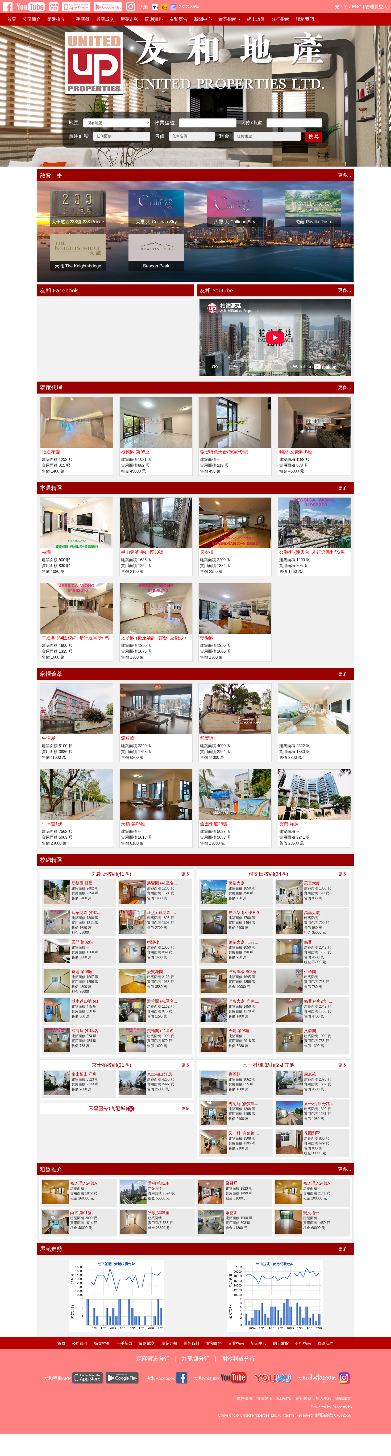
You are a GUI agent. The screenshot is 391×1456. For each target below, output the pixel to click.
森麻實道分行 (153, 1358)
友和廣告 (178, 19)
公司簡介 (32, 19)
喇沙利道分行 (238, 1358)
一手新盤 (81, 19)
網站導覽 (343, 1398)
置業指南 (236, 1343)
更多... (344, 175)
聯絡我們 (305, 19)
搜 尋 (314, 136)
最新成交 (105, 19)
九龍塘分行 (196, 1358)
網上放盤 (256, 19)
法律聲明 (264, 1398)
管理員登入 (376, 6)
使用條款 (304, 1398)
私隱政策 (284, 1398)
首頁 (11, 19)
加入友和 (323, 1398)
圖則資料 (154, 19)
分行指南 (280, 19)
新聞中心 (203, 19)
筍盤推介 (56, 19)
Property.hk (342, 1407)
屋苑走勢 (129, 19)
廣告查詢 (245, 1398)
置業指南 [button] (228, 19)
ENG (356, 6)
